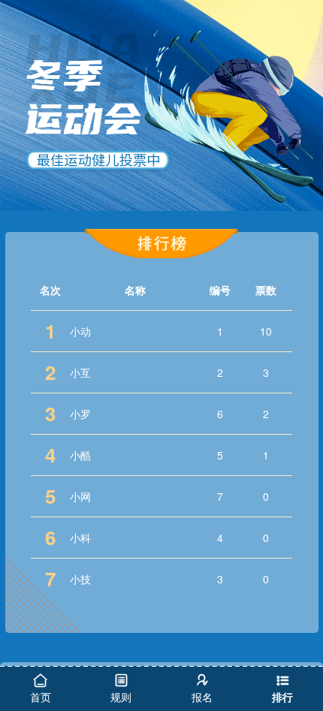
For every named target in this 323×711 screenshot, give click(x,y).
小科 (80, 537)
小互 (80, 372)
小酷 (80, 454)
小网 (80, 496)
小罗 (80, 413)
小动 (80, 331)
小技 (80, 578)
